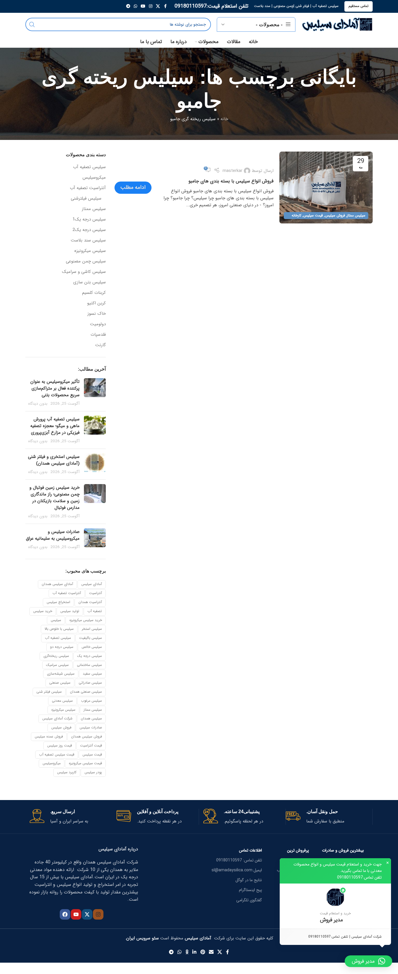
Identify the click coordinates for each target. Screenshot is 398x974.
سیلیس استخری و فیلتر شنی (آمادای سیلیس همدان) (54, 460)
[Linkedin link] (194, 952)
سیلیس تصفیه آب (89, 167)
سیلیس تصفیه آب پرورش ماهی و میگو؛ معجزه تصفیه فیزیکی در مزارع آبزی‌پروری (55, 426)
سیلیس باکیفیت (90, 638)
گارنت (100, 345)
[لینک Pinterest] (202, 952)
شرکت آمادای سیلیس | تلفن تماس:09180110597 (345, 936)
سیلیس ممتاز (356, 215)
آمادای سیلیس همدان (57, 584)
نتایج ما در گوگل (248, 880)
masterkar (232, 170)
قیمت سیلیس (313, 215)
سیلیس (56, 620)
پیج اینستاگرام (250, 890)
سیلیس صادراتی (90, 682)
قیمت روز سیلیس (59, 745)
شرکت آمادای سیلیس (57, 718)
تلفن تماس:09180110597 (359, 877)
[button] (335, 906)
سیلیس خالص (92, 647)
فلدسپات (98, 335)
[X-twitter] (87, 914)
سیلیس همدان (91, 718)
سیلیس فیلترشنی (86, 198)
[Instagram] (98, 914)
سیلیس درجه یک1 (89, 219)
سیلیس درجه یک (89, 656)
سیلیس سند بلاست (88, 240)
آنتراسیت (95, 593)
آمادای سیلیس (91, 584)
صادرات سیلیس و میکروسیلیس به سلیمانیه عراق (53, 535)
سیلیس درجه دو (61, 647)
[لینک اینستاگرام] (150, 6)
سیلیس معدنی (62, 700)
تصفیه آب (94, 611)
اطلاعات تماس (250, 850)
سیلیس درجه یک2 (89, 230)
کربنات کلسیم (94, 293)
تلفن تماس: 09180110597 (239, 860)
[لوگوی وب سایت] (337, 24)
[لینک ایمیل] (211, 952)
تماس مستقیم (358, 6)
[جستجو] (32, 24)
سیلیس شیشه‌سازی (61, 673)
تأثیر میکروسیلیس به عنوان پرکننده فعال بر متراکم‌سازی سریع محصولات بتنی (55, 388)
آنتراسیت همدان (90, 602)
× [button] (387, 862)
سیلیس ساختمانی (89, 665)
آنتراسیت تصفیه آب (88, 188)
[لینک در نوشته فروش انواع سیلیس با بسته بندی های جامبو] (326, 187)
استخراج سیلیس (58, 602)
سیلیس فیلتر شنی (49, 691)
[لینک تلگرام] (128, 6)
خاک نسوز (96, 314)
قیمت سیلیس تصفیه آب (56, 754)
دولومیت (98, 324)
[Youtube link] (143, 6)
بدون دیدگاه (37, 404)
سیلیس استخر (92, 629)
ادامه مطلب (133, 187)
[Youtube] (76, 914)
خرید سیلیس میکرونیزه (85, 620)
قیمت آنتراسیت (91, 745)
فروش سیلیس (335, 215)
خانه (224, 118)
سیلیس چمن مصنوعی (86, 261)
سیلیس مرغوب (91, 700)
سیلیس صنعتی (60, 682)
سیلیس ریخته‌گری (56, 656)
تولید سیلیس (69, 611)
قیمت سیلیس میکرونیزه (85, 763)
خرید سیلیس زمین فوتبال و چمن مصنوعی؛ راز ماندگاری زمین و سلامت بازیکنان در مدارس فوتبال (54, 497)
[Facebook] (65, 914)
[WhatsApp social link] (135, 6)
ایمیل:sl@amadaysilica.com (237, 870)
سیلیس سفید (92, 673)
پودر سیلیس (93, 772)
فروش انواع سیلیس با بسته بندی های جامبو (231, 181)
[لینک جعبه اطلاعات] (327, 817)
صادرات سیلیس (91, 727)
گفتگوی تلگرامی (249, 900)
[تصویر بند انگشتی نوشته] (95, 392)
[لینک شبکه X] (158, 6)
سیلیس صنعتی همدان (86, 691)
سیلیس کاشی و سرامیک (84, 272)
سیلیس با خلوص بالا (59, 629)
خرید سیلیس (42, 611)
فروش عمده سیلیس (49, 736)
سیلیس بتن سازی (89, 282)
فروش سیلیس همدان (86, 736)
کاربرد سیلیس (66, 772)
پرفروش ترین (298, 850)
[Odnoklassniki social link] (187, 952)
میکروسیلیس (94, 178)
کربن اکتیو (96, 303)
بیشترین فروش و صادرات (343, 850)
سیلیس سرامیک (57, 665)
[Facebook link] (165, 6)
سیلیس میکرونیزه (90, 251)
